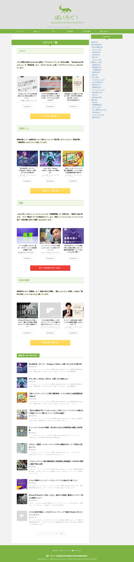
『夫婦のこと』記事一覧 (49, 191)
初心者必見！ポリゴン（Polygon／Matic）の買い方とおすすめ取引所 (27, 170)
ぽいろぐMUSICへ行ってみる (49, 268)
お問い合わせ (104, 31)
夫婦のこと (36, 31)
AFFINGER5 (93, 559)
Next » (62, 533)
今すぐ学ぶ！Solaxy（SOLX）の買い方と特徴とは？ (50, 170)
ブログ (53, 31)
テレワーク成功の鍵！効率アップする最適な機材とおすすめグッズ (73, 322)
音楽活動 (70, 31)
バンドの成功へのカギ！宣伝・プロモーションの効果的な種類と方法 (27, 248)
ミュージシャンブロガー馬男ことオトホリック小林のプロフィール (50, 248)
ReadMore (27, 106)
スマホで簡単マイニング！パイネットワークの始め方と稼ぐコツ (53, 480)
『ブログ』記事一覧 (49, 116)
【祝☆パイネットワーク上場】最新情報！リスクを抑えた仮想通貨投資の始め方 (73, 170)
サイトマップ (20, 31)
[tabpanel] (27, 93)
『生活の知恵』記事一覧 (49, 342)
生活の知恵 (86, 31)
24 (56, 533)
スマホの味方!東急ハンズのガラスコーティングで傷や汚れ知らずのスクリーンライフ (50, 322)
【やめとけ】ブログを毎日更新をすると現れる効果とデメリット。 (27, 96)
